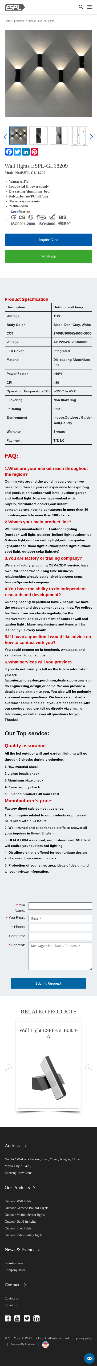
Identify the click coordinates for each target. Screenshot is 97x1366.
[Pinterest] (34, 152)
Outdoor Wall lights (18, 1201)
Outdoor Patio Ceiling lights (23, 1235)
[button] (6, 138)
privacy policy (84, 1338)
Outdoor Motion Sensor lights (24, 1215)
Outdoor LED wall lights (40, 20)
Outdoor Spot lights (18, 1228)
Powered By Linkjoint (23, 1344)
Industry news (14, 1263)
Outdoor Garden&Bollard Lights (26, 1208)
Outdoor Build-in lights (20, 1221)
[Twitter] (17, 152)
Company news (15, 1270)
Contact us (12, 1298)
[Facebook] (9, 152)
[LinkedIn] (26, 152)
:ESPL (25, 173)
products (19, 20)
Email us (10, 1305)
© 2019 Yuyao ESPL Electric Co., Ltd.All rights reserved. (37, 1338)
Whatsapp (48, 256)
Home (8, 20)
